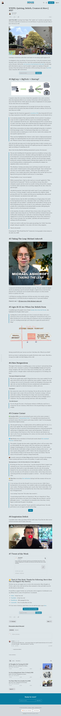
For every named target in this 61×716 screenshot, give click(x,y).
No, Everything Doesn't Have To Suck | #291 (21, 672)
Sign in (57, 2)
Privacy (29, 707)
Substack (24, 713)
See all (11, 689)
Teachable (13, 598)
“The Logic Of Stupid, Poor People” (17, 376)
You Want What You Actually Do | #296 (19, 681)
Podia (12, 596)
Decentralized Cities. (24, 418)
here (45, 605)
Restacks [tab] (16, 630)
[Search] (44, 2)
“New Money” (12, 388)
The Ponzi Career (13, 462)
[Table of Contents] (1, 358)
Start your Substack (27, 710)
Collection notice (38, 707)
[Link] (7, 79)
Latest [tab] (13, 660)
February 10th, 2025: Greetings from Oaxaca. (18, 665)
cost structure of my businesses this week (33, 64)
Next (48, 621)
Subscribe (51, 2)
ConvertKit (14, 602)
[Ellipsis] (52, 641)
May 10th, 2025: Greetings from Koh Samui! (18, 682)
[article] (30, 666)
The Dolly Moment (13, 401)
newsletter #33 (34, 113)
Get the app (36, 710)
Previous (13, 621)
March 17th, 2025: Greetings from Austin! (17, 674)
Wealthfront (14, 600)
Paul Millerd (16, 667)
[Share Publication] (46, 2)
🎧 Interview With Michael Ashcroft (30, 301)
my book (49, 68)
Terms (33, 707)
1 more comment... (12, 654)
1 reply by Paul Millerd (17, 649)
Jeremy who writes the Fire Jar (38, 310)
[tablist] (14, 630)
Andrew (13, 641)
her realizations (26, 478)
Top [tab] (10, 660)
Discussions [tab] (18, 660)
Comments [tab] (12, 630)
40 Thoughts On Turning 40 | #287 (18, 664)
